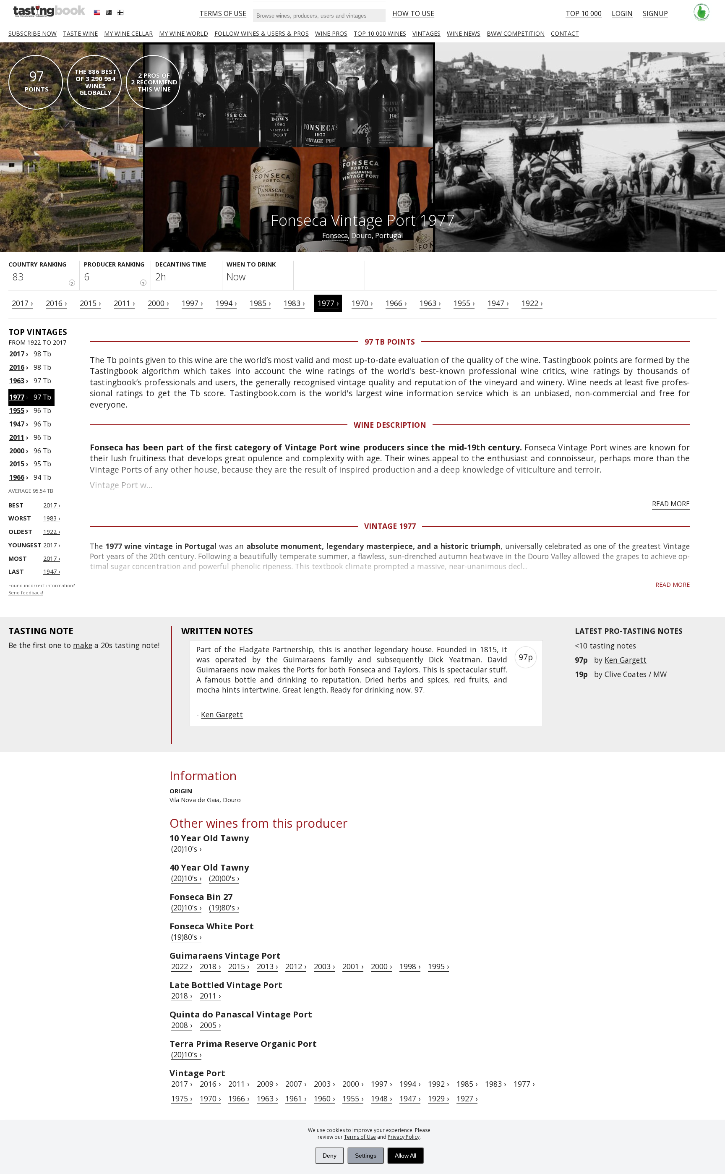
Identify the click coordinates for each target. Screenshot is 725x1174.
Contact (565, 33)
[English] (98, 13)
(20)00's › (224, 878)
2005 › (210, 1025)
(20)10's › (186, 849)
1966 (16, 477)
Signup (655, 13)
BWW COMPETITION (516, 33)
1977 (16, 397)
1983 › (294, 303)
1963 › (430, 303)
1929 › (438, 1098)
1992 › (438, 1084)
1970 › (362, 303)
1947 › (498, 303)
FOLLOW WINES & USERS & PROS (261, 33)
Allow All (405, 1155)
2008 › (181, 1025)
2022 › (181, 966)
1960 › (324, 1098)
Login (622, 13)
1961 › (295, 1098)
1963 (16, 380)
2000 (16, 450)
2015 (16, 463)
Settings (365, 1155)
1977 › (328, 303)
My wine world (183, 33)
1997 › (192, 303)
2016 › (56, 303)
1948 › (381, 1098)
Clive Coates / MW (636, 674)
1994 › (226, 303)
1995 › (438, 966)
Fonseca (335, 235)
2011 (16, 437)
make (82, 645)
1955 (16, 410)
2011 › (124, 303)
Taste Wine (80, 33)
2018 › (210, 966)
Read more (671, 503)
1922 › (532, 303)
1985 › (260, 303)
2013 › (267, 966)
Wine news (463, 33)
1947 (16, 424)
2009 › (267, 1084)
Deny (329, 1155)
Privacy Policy (404, 1136)
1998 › (409, 966)
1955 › (464, 303)
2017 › (22, 303)
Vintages (426, 33)
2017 (16, 353)
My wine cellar (128, 33)
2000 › (158, 303)
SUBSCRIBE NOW (32, 33)
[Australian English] (109, 13)
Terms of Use (360, 1136)
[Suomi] (121, 13)
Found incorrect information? (41, 589)
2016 (16, 367)
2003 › (324, 966)
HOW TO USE (413, 13)
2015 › (90, 303)
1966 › (396, 303)
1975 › (181, 1098)
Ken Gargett (626, 660)
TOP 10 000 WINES (380, 33)
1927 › (466, 1098)
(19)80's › (224, 907)
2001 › (352, 966)
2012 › (295, 966)
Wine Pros (331, 33)
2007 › (295, 1084)
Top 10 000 (584, 13)
